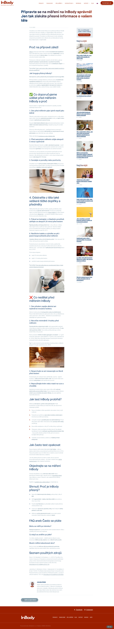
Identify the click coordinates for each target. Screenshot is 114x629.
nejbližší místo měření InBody (42, 482)
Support (86, 3)
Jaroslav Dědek (41, 582)
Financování (49, 3)
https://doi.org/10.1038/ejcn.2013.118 (39, 564)
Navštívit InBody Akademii (84, 34)
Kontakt (86, 617)
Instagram (89, 609)
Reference (78, 3)
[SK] (97, 3)
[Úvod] (28, 618)
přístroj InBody (52, 212)
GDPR (91, 617)
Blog (92, 3)
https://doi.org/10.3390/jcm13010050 (53, 574)
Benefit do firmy (68, 5)
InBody (31, 51)
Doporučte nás (69, 3)
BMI (33, 496)
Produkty (41, 3)
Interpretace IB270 (59, 5)
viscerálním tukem (57, 475)
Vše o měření (58, 3)
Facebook (79, 609)
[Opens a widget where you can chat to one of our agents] (109, 626)
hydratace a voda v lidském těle (46, 136)
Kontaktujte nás (106, 3)
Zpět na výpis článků (30, 599)
